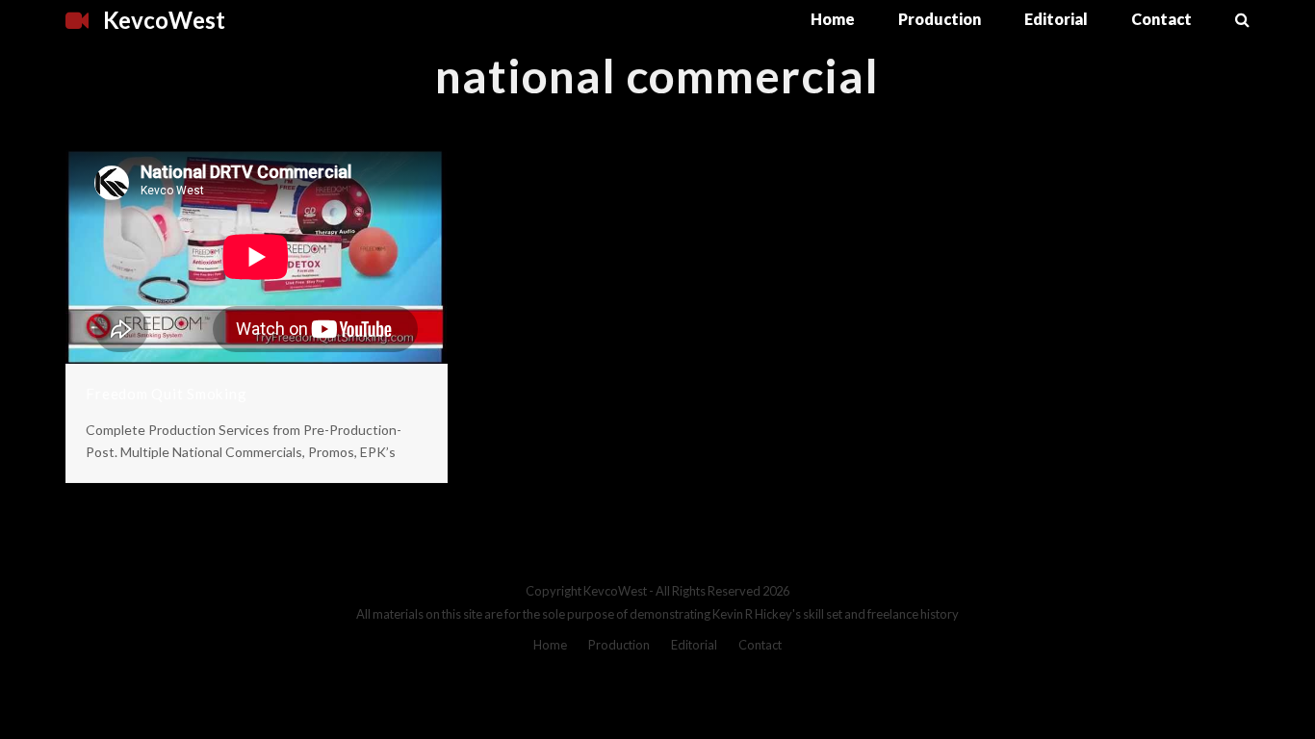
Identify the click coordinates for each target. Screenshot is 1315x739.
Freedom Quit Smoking (166, 393)
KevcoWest (164, 20)
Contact (760, 644)
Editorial (694, 644)
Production (619, 644)
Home (550, 644)
